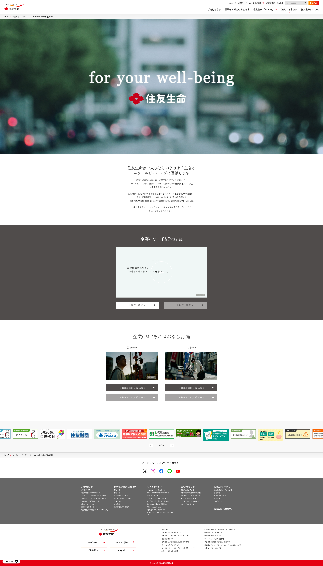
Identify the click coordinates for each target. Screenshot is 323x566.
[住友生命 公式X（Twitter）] (145, 471)
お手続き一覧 (85, 490)
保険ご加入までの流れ (121, 507)
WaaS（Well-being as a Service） (158, 493)
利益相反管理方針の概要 (170, 551)
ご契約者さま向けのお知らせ (90, 493)
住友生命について (222, 486)
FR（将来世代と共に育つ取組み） (158, 501)
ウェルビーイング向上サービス (191, 495)
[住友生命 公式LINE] (169, 471)
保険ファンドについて (88, 504)
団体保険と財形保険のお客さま (191, 493)
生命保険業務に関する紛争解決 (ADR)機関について (221, 529)
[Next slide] (172, 445)
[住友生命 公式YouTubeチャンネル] (178, 471)
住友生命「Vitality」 (224, 509)
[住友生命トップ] (108, 534)
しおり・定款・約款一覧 (212, 548)
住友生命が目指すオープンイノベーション (160, 513)
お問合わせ (242, 3)
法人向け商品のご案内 (188, 498)
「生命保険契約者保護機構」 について (217, 542)
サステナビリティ (220, 495)
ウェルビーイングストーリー (157, 490)
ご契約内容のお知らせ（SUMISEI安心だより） (95, 511)
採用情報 (217, 498)
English (280, 3)
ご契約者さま (87, 486)
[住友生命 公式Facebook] (161, 471)
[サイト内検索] (296, 2)
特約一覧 (117, 493)
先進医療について (167, 539)
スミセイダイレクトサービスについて (93, 495)
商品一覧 (117, 490)
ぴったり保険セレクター (122, 498)
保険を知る (118, 501)
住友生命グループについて (223, 490)
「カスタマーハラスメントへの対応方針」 (176, 536)
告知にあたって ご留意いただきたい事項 (175, 542)
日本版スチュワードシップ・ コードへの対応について (222, 545)
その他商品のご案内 (121, 495)
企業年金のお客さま (187, 490)
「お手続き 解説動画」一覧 (90, 501)
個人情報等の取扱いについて (214, 536)
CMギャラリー (219, 501)
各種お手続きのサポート (89, 507)
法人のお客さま (188, 486)
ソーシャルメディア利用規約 (214, 539)
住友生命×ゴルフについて (156, 510)
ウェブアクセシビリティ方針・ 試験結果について (178, 548)
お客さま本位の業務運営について (173, 533)
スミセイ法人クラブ (187, 504)
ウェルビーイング (155, 486)
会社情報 (217, 493)
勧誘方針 (165, 529)
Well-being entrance (154, 507)
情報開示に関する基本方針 (213, 533)
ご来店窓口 (270, 3)
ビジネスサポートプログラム (190, 501)
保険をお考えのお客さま (125, 486)
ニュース (232, 3)
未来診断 (117, 504)
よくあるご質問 (255, 3)
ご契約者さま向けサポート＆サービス (93, 498)
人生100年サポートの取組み (156, 498)
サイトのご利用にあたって (170, 545)
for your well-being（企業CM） (157, 504)
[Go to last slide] (151, 445)
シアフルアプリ (152, 495)
